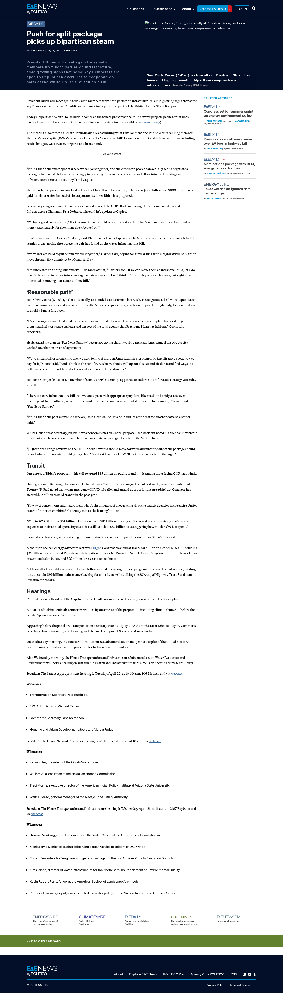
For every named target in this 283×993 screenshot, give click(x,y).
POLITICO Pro (173, 974)
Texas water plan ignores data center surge (227, 190)
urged (97, 548)
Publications (135, 8)
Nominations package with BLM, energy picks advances (229, 166)
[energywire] (217, 184)
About (186, 8)
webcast (177, 673)
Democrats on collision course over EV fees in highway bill (228, 141)
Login (242, 9)
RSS (234, 974)
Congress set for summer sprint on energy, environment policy (228, 113)
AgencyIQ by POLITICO (207, 974)
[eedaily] (213, 106)
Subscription (163, 8)
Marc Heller (242, 121)
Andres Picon (214, 121)
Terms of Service (241, 985)
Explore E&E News (143, 974)
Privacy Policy (215, 985)
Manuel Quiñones (216, 173)
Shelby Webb (214, 198)
